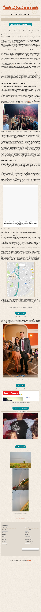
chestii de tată (27, 529)
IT (2, 536)
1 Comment (27, 379)
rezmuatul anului (28, 539)
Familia (3, 532)
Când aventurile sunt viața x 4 (20, 25)
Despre (20, 14)
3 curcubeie (20, 447)
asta (29, 101)
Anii (16, 14)
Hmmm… (27, 534)
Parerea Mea (27, 537)
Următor (22, 518)
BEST (17, 379)
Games (3, 534)
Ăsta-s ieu (14, 307)
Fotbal (26, 532)
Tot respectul (4, 543)
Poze (21, 307)
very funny (4, 544)
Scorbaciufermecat (28, 541)
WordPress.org (29, 560)
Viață (24, 14)
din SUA (26, 531)
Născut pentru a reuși (20, 7)
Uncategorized (25, 307)
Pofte (29, 14)
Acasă (12, 14)
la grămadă (21, 402)
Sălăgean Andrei (14, 225)
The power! (20, 385)
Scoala (3, 541)
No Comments (30, 307)
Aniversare (20, 313)
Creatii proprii (18, 307)
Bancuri (26, 527)
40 (19, 518)
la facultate (27, 536)
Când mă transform (20, 408)
